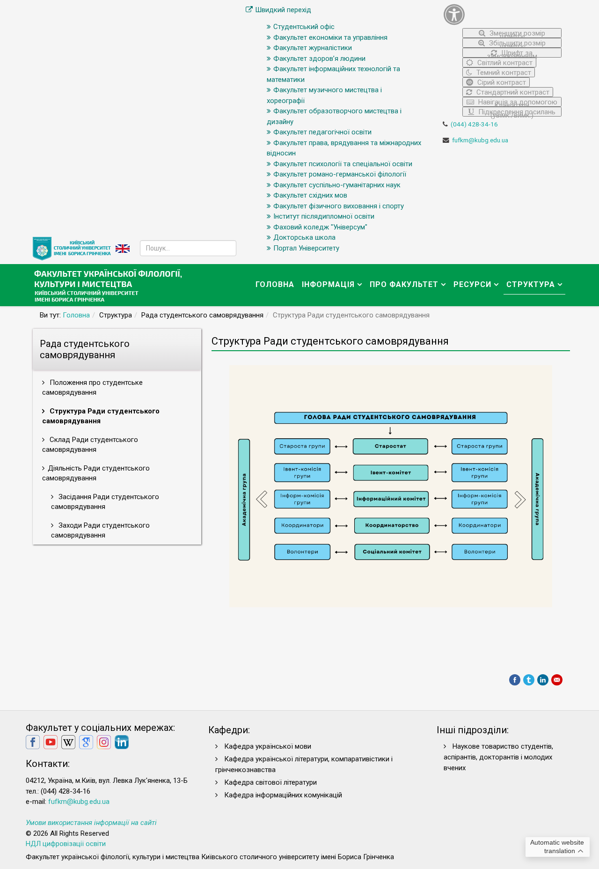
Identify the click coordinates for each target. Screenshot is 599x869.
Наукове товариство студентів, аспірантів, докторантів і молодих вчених (498, 757)
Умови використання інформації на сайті (91, 822)
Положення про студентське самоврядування (92, 387)
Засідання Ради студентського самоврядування (105, 502)
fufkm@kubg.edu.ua (480, 140)
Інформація (328, 284)
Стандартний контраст (512, 92)
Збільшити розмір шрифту (516, 43)
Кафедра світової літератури (270, 782)
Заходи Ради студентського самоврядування (100, 530)
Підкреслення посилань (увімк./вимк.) (515, 112)
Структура (530, 284)
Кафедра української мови (267, 746)
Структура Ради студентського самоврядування (101, 416)
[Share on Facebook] (514, 679)
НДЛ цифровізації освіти (66, 844)
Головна (275, 284)
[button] (503, 14)
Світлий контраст (504, 63)
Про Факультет (404, 284)
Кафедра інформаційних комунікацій (283, 795)
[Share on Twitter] (528, 679)
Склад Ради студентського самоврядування (90, 444)
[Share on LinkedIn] (542, 679)
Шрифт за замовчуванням (512, 53)
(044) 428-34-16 (474, 124)
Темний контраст (503, 72)
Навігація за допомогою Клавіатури (516, 102)
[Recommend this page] (556, 679)
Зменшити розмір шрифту (516, 33)
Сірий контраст (500, 82)
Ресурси (472, 284)
